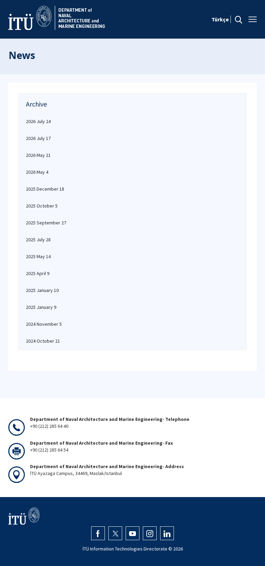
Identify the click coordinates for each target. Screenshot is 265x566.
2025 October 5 (42, 206)
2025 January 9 (41, 307)
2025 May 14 (38, 256)
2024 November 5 (44, 324)
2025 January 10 (42, 290)
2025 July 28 (38, 239)
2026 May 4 (37, 172)
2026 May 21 (38, 155)
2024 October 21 (43, 341)
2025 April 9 (37, 273)
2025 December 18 (45, 189)
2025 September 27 (46, 223)
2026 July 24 (38, 121)
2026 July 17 (38, 138)
